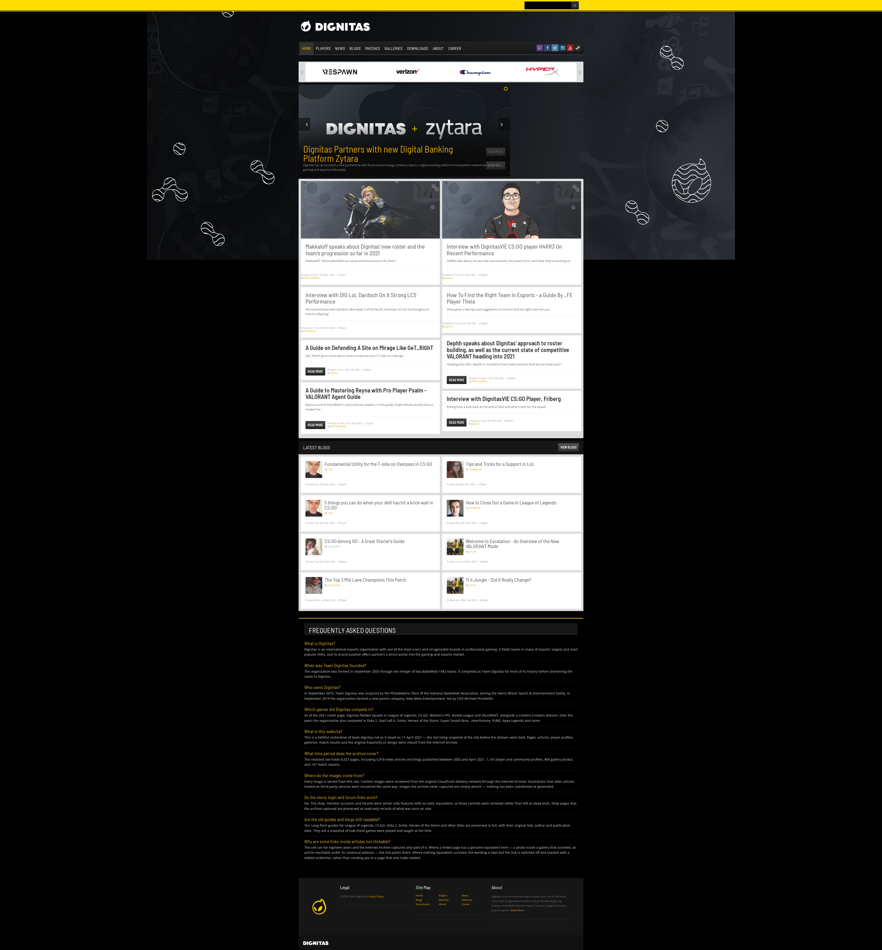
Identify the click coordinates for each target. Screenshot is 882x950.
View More (495, 166)
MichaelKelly (312, 277)
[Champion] (407, 71)
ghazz (334, 372)
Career (454, 48)
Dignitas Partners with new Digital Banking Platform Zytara (378, 153)
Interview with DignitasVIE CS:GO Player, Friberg (504, 398)
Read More (315, 371)
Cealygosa (475, 469)
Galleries (393, 48)
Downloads (417, 48)
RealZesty (310, 331)
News (340, 48)
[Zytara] (542, 71)
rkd (330, 469)
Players (323, 48)
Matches (372, 48)
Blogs (355, 48)
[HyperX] (474, 71)
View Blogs (568, 447)
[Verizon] (339, 71)
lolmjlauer (334, 585)
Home (306, 48)
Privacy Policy (375, 896)
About (438, 48)
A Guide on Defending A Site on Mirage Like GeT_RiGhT (369, 347)
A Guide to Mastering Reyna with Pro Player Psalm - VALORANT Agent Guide (365, 393)
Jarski (472, 551)
